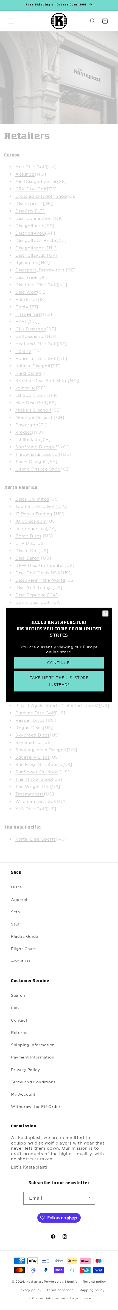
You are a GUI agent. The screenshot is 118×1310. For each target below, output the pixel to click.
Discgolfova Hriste (35, 240)
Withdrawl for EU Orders (37, 1106)
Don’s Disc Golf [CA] (38, 602)
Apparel (19, 899)
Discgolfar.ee (29, 225)
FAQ (15, 1008)
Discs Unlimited (32, 499)
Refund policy (94, 1282)
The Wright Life (32, 786)
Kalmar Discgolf (33, 365)
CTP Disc (25, 543)
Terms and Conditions (33, 1082)
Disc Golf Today (33, 587)
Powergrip (26, 424)
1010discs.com (31, 521)
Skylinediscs (28, 742)
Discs (16, 887)
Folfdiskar (26, 299)
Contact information (48, 1298)
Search (18, 995)
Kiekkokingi (28, 373)
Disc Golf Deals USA (37, 572)
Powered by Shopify (61, 1282)
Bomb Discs (28, 536)
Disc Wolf (26, 292)
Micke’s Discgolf (33, 410)
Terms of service (60, 1290)
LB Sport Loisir (32, 395)
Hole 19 (23, 351)
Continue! (59, 662)
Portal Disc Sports (35, 839)
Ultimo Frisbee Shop (37, 469)
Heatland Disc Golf (36, 343)
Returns (19, 1032)
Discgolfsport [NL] (36, 247)
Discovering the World (40, 580)
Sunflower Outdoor (36, 771)
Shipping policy (92, 1290)
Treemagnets (29, 794)
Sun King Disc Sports (38, 764)
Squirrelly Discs (32, 757)
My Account (23, 1094)
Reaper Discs (29, 720)
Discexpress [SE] (34, 203)
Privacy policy (30, 1290)
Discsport (25, 270)
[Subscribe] (89, 1198)
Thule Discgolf (31, 461)
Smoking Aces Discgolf (41, 749)
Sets (15, 911)
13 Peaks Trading (33, 513)
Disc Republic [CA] (36, 595)
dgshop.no (26, 262)
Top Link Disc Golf (35, 506)
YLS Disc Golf (30, 808)
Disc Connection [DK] (39, 218)
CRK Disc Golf (31, 188)
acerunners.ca (30, 528)
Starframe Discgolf (36, 447)
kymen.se (25, 388)
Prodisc (23, 432)
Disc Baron (27, 558)
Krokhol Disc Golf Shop (41, 380)
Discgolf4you (30, 233)
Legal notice (80, 1298)
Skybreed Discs (32, 735)
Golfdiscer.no (30, 336)
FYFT (21, 321)
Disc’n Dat (26, 550)
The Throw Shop (33, 779)
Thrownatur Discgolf (38, 454)
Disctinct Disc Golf (36, 284)
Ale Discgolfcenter (36, 181)
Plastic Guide (24, 936)
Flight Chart (23, 948)
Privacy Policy (25, 1069)
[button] (11, 21)
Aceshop (25, 174)
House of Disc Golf (36, 358)
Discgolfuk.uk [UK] (36, 255)
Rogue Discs (29, 727)
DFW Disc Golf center (39, 565)
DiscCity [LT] (30, 211)
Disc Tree (25, 277)
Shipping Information (33, 1044)
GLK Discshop (30, 329)
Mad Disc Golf (31, 402)
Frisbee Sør (28, 314)
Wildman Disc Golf (36, 801)
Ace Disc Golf (30, 166)
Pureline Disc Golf (35, 712)
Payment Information (32, 1057)
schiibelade (27, 439)
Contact (19, 1020)
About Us (20, 961)
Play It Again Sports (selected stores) (57, 705)
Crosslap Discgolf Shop (41, 196)
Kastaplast (34, 1282)
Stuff (16, 924)
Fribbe (22, 306)
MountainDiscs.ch (34, 417)
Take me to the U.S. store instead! (59, 681)
